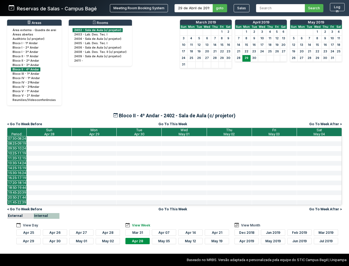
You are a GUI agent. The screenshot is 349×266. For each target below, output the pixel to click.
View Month (250, 225)
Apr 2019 (246, 241)
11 (191, 45)
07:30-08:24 (17, 138)
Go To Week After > (325, 124)
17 (183, 51)
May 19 (216, 241)
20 (207, 51)
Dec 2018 (246, 233)
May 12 (190, 241)
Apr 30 (55, 241)
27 (207, 58)
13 (207, 45)
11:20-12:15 (17, 158)
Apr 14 (190, 233)
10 (183, 45)
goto (220, 8)
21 (214, 51)
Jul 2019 (326, 241)
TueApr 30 (139, 132)
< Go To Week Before (24, 124)
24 (183, 58)
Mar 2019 (325, 233)
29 (222, 58)
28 (215, 58)
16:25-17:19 (17, 178)
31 (183, 64)
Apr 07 (164, 233)
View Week (141, 225)
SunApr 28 (49, 132)
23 (228, 51)
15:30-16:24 (17, 173)
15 (222, 45)
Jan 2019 (273, 233)
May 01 (81, 241)
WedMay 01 (184, 132)
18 (191, 51)
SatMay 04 (319, 132)
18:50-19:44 (17, 188)
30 (228, 58)
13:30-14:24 (17, 163)
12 (199, 45)
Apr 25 (28, 233)
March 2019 (206, 22)
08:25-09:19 (17, 143)
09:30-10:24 (17, 148)
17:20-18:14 (17, 183)
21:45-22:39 (17, 202)
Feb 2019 (299, 233)
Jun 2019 (299, 241)
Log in (337, 8)
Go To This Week (172, 124)
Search (314, 8)
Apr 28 (107, 233)
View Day (30, 225)
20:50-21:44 (17, 197)
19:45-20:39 (17, 192)
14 (214, 45)
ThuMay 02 (229, 132)
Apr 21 (217, 233)
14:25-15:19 (17, 168)
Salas (241, 8)
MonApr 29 (94, 132)
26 (199, 58)
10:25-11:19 (17, 153)
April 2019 (261, 22)
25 (191, 58)
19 (199, 51)
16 (228, 45)
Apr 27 (81, 233)
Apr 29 (28, 241)
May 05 (164, 241)
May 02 (108, 241)
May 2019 (316, 22)
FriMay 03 (274, 132)
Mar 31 (137, 233)
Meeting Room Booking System (138, 8)
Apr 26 (55, 233)
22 (222, 51)
